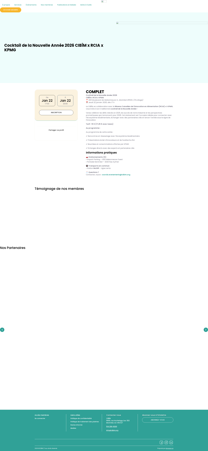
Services (17, 5)
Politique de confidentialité (81, 418)
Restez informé (76, 425)
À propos (6, 5)
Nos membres (47, 5)
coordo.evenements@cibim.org (116, 174)
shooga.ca (169, 448)
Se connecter (40, 418)
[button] (37, 135)
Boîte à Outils (86, 5)
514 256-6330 (111, 426)
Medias (73, 428)
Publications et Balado (66, 5)
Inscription (56, 112)
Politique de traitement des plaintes (85, 422)
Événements (31, 5)
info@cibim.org (112, 430)
